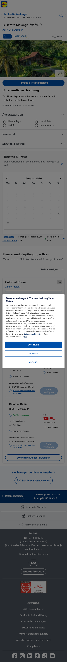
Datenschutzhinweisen (33, 334)
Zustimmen (33, 345)
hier (25, 337)
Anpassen (33, 353)
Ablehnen (33, 362)
